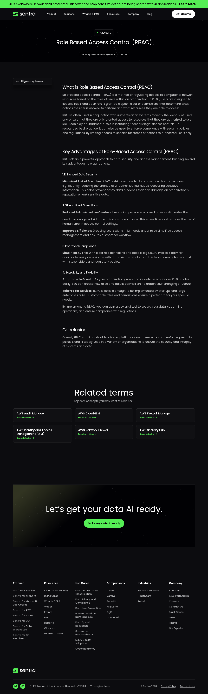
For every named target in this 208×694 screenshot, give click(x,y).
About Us (174, 590)
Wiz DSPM (112, 606)
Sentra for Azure (23, 615)
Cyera (110, 590)
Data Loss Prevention (88, 608)
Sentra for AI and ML (25, 596)
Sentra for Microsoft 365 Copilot (25, 603)
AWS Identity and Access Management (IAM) (34, 434)
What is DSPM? (90, 14)
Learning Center (54, 633)
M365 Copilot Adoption (83, 641)
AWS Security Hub (152, 432)
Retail (141, 601)
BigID (109, 612)
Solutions (69, 14)
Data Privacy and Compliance (85, 601)
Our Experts (176, 628)
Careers (174, 601)
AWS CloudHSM (89, 415)
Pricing (173, 622)
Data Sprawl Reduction (82, 624)
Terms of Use (187, 686)
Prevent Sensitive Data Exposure (85, 615)
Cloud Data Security (56, 590)
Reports (49, 622)
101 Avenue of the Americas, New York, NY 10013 (59, 686)
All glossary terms (31, 81)
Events (48, 612)
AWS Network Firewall (93, 432)
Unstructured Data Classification (86, 592)
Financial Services (148, 590)
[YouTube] (22, 686)
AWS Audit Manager (31, 415)
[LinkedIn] (15, 686)
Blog (149, 14)
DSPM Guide (51, 596)
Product (51, 14)
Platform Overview (24, 590)
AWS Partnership (179, 596)
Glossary (49, 628)
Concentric (113, 617)
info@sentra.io (102, 686)
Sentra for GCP (22, 620)
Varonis (111, 596)
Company (133, 14)
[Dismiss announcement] (203, 4)
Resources (113, 14)
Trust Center (176, 612)
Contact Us (176, 606)
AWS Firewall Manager (155, 415)
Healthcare (144, 596)
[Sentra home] (24, 14)
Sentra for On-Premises (22, 636)
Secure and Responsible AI (84, 632)
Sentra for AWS (22, 610)
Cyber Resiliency (85, 648)
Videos (48, 606)
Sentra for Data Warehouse (22, 627)
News (172, 617)
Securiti (111, 601)
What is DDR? (52, 601)
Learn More (187, 4)
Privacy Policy (168, 686)
